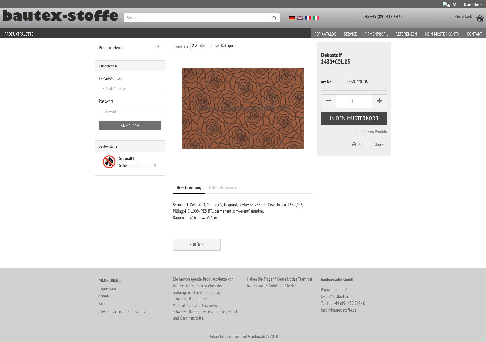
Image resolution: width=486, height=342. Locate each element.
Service (350, 34)
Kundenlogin (473, 4)
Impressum (107, 288)
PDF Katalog (325, 34)
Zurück (196, 245)
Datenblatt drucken (371, 144)
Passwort (106, 101)
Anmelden (130, 125)
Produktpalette (18, 34)
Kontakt (474, 34)
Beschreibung (189, 187)
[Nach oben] (472, 334)
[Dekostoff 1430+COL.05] (243, 108)
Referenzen (406, 34)
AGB (102, 304)
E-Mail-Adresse (110, 78)
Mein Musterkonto (442, 34)
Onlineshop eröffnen (224, 336)
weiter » (181, 46)
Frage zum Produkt (372, 132)
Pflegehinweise (223, 187)
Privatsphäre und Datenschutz (122, 311)
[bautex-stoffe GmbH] (60, 17)
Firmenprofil (376, 34)
